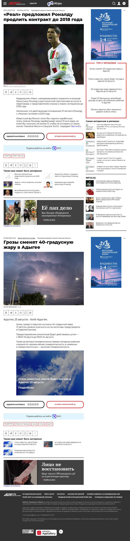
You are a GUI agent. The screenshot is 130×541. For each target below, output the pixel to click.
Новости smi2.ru (12, 226)
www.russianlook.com (17, 86)
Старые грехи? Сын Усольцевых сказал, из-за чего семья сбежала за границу (111, 160)
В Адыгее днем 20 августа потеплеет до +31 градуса (24, 451)
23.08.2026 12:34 (10, 238)
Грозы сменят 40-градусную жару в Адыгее (106, 70)
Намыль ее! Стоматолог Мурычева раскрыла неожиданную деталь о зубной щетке (110, 143)
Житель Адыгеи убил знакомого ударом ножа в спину (106, 110)
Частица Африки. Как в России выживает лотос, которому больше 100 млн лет (111, 127)
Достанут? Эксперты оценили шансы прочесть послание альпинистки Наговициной (111, 152)
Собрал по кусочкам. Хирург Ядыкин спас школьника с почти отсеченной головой (111, 169)
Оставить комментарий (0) (65, 136)
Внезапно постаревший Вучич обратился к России (108, 224)
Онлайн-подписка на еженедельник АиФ (103, 494)
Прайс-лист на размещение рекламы (37, 497)
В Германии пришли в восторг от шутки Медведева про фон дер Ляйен (111, 215)
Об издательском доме (31, 494)
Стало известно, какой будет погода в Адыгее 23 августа (106, 80)
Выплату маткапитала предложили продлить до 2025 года (26, 176)
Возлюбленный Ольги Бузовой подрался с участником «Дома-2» (27, 191)
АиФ (19, 307)
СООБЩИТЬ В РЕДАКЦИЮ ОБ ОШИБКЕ (108, 497)
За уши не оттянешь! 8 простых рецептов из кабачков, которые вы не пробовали (111, 135)
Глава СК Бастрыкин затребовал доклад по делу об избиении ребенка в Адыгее (106, 100)
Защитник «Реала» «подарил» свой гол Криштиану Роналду (66, 175)
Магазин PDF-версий (76, 494)
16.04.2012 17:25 (9, 10)
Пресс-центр (49, 494)
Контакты (61, 494)
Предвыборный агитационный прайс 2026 (75, 497)
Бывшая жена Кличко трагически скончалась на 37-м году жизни (109, 207)
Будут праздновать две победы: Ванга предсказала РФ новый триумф (108, 199)
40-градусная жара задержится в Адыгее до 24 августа (106, 90)
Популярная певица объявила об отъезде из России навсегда (108, 182)
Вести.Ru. (76, 126)
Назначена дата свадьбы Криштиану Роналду (64, 183)
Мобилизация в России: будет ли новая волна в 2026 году (109, 190)
